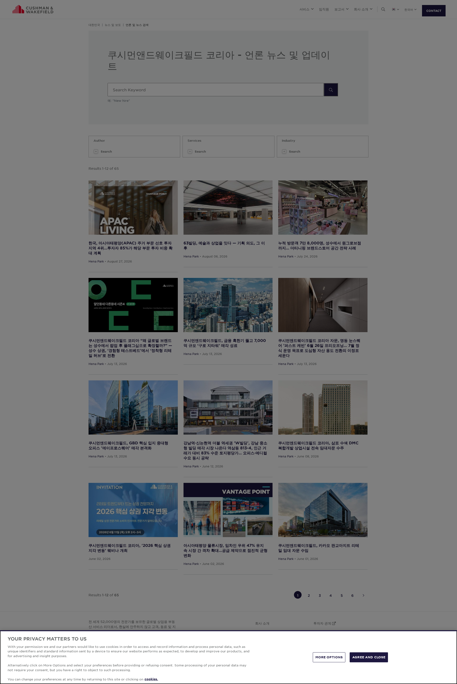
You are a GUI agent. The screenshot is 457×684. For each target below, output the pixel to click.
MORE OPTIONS (329, 657)
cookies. (151, 679)
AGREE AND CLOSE (368, 657)
